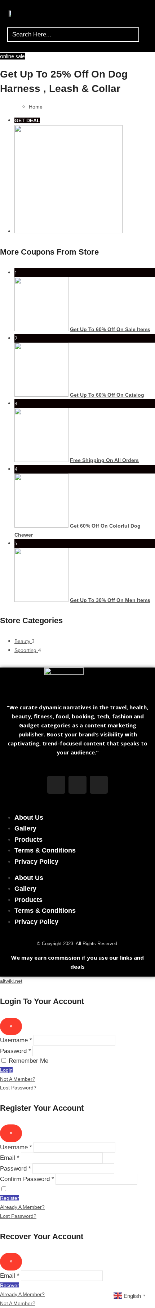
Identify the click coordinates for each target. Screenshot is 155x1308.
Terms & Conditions (45, 850)
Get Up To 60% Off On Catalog (107, 395)
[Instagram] (77, 785)
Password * (15, 1051)
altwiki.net (11, 981)
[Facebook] (56, 785)
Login (6, 1070)
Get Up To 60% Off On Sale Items (110, 329)
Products (28, 839)
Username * (16, 1040)
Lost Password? (18, 1088)
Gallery (25, 828)
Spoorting (26, 650)
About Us (28, 817)
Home (36, 107)
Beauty (23, 641)
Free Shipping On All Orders (104, 460)
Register (9, 1198)
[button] (145, 15)
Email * (9, 1157)
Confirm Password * (27, 1179)
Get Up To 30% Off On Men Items (110, 600)
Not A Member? (17, 1079)
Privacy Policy (36, 861)
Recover (9, 1285)
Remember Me (28, 1060)
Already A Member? (22, 1207)
